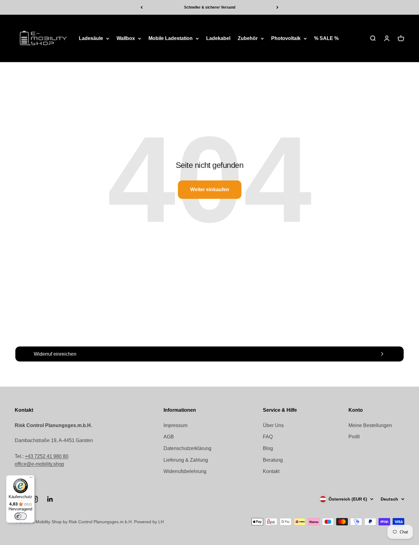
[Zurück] (141, 7)
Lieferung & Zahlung (185, 460)
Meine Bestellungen (370, 425)
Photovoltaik (286, 38)
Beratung (273, 460)
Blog (268, 448)
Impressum (175, 425)
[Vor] (277, 7)
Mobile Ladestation (170, 38)
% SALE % (326, 38)
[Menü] (31, 479)
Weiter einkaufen (209, 189)
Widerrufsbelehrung (184, 471)
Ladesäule (91, 38)
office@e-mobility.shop (39, 464)
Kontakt (271, 471)
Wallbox (126, 38)
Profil (354, 436)
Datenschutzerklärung (187, 448)
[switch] (20, 516)
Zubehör (248, 38)
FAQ (268, 436)
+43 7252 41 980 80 (46, 456)
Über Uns (273, 425)
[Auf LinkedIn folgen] (50, 499)
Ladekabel (218, 38)
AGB (168, 436)
